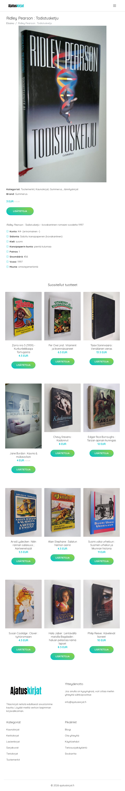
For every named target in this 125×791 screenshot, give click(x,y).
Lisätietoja (20, 211)
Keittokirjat (12, 735)
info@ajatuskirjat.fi (75, 702)
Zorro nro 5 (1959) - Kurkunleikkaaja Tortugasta (23, 349)
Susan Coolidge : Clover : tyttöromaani (23, 635)
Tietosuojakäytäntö (76, 747)
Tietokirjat (12, 753)
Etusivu (10, 23)
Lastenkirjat (13, 741)
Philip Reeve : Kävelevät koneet (101, 635)
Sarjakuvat (12, 747)
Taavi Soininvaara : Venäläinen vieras (101, 347)
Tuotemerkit (28, 189)
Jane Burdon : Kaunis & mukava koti (23, 455)
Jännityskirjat (70, 189)
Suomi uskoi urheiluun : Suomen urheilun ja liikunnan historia (101, 545)
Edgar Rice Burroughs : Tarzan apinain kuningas (101, 438)
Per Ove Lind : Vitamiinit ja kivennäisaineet (62, 347)
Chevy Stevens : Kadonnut (62, 438)
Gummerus (56, 189)
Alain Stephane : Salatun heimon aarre (62, 543)
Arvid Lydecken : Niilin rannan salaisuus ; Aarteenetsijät (23, 545)
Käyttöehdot (72, 741)
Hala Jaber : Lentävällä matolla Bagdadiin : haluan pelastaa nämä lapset (62, 638)
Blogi (68, 729)
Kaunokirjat (42, 189)
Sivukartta (70, 753)
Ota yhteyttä (72, 735)
